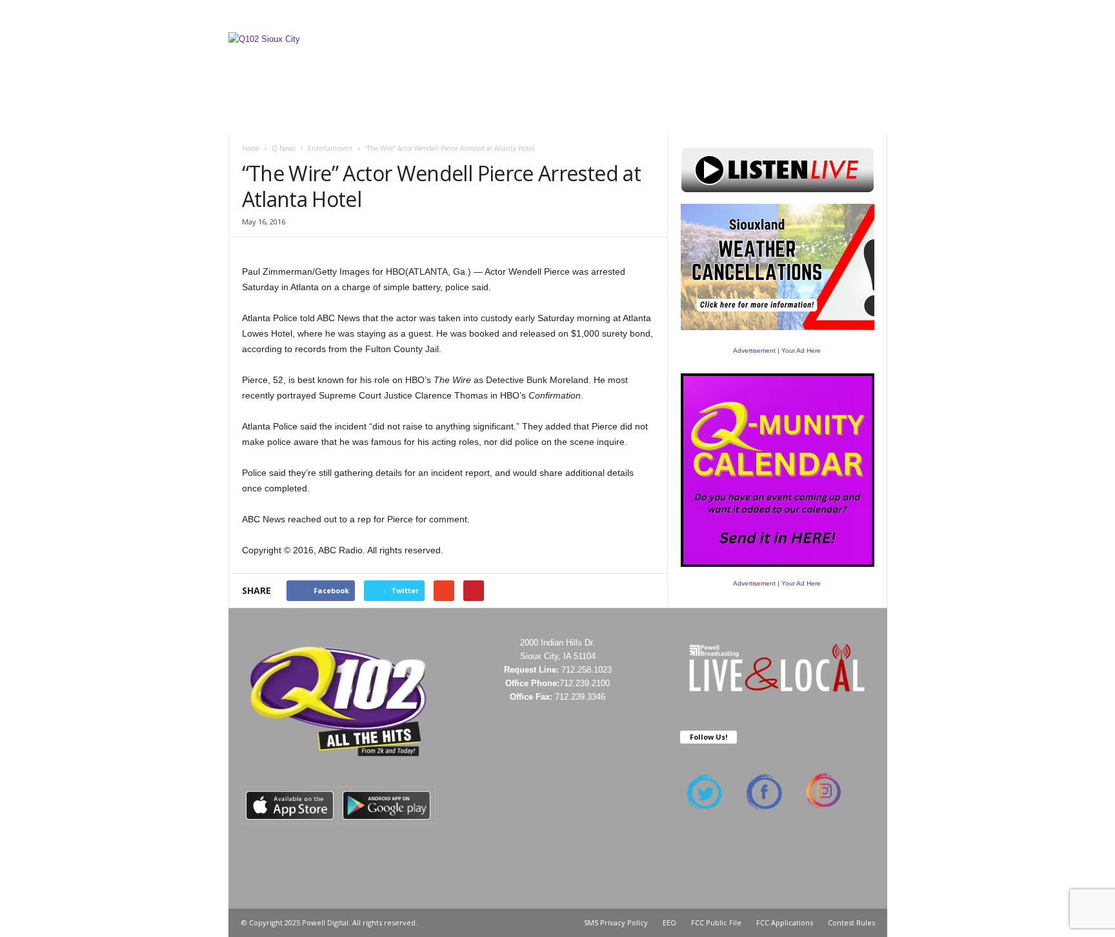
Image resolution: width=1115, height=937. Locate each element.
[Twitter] (857, 15)
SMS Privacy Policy (616, 922)
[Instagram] (837, 15)
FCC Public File (716, 922)
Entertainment (330, 148)
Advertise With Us (596, 16)
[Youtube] (877, 15)
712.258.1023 (586, 670)
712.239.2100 (584, 683)
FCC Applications (784, 922)
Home (250, 148)
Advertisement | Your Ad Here (777, 350)
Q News (284, 148)
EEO (669, 922)
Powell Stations (505, 16)
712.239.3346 (580, 697)
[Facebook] (817, 15)
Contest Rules (675, 16)
